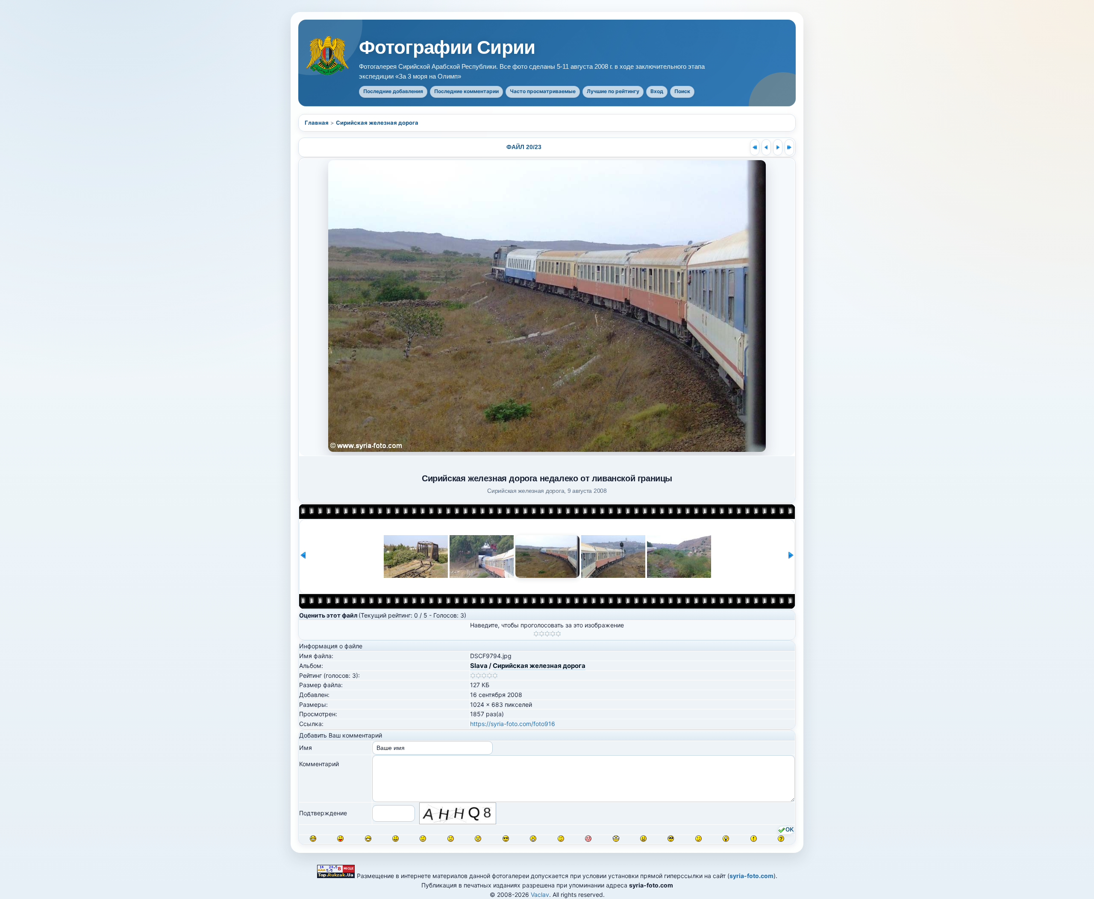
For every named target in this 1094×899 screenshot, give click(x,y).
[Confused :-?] (561, 838)
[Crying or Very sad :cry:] (478, 838)
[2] (541, 634)
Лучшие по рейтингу (613, 91)
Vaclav (540, 894)
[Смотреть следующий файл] (777, 147)
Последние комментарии (466, 91)
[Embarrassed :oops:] (588, 838)
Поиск (682, 91)
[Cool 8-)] (506, 838)
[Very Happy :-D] (368, 838)
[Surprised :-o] (533, 838)
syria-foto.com (751, 875)
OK (789, 830)
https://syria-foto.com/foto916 (512, 723)
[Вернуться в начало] (754, 147)
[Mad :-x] (643, 838)
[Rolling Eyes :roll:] (671, 838)
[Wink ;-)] (698, 838)
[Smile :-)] (395, 838)
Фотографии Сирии (447, 47)
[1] (536, 634)
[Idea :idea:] (726, 838)
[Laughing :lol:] (313, 838)
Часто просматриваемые (543, 91)
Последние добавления (393, 91)
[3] (547, 634)
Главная (317, 122)
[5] (558, 634)
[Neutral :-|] (423, 838)
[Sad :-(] (450, 838)
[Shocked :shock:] (616, 838)
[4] (553, 634)
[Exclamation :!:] (753, 838)
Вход (656, 91)
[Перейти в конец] (789, 147)
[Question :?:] (781, 838)
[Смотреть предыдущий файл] (766, 147)
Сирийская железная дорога (377, 122)
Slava (479, 666)
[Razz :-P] (340, 838)
